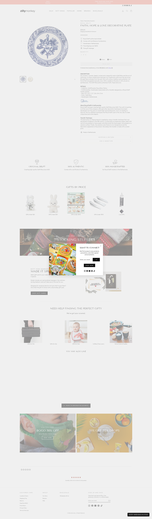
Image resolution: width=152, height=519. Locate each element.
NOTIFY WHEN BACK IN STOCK (138, 514)
